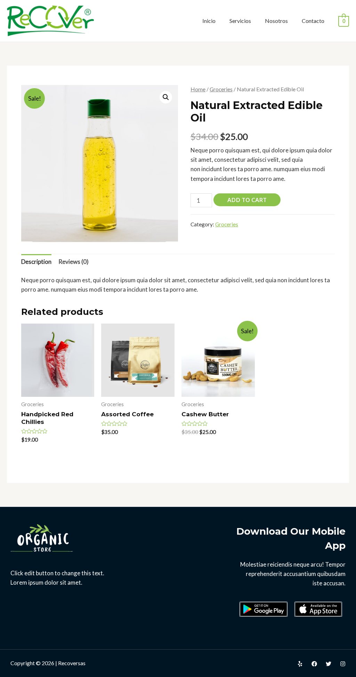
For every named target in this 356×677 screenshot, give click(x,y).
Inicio (209, 20)
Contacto (313, 20)
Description (36, 261)
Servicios (240, 20)
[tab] (36, 261)
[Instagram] (343, 664)
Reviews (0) (73, 261)
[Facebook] (314, 664)
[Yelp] (300, 664)
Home (198, 89)
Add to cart (247, 200)
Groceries (221, 89)
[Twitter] (328, 664)
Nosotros (276, 20)
